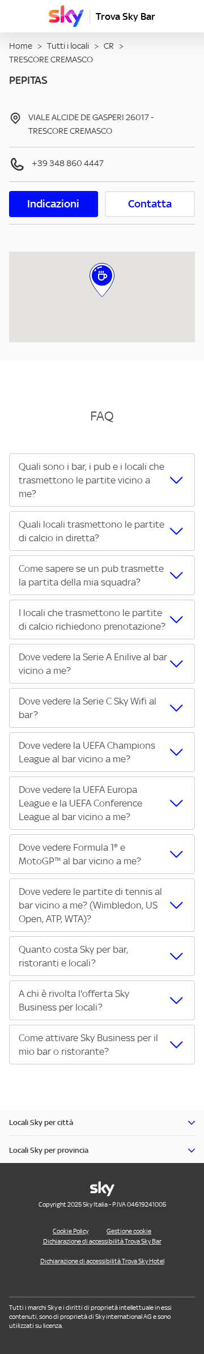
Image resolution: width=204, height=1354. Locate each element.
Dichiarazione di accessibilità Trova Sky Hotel (102, 1261)
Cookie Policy (70, 1231)
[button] (102, 480)
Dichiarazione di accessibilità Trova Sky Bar (102, 1241)
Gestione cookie (129, 1231)
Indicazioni (53, 203)
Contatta (150, 203)
